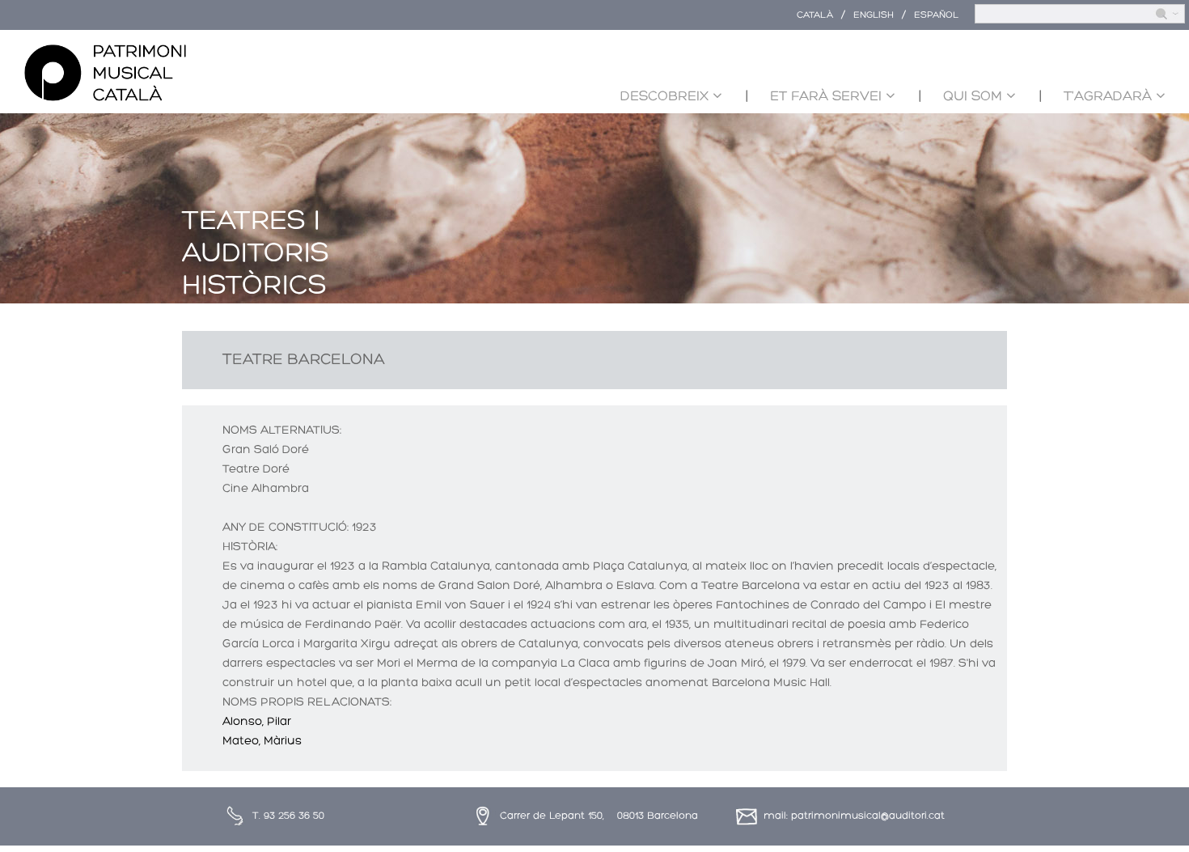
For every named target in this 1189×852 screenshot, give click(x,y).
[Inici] (105, 74)
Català (815, 15)
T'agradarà (1108, 97)
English (873, 15)
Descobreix (664, 97)
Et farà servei (826, 97)
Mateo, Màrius (262, 741)
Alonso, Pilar (256, 722)
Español (936, 15)
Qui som (972, 97)
